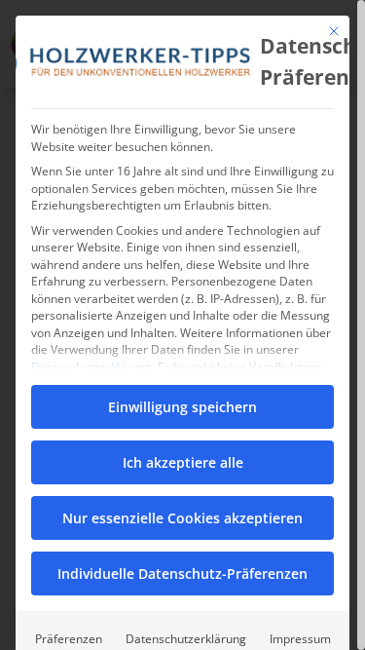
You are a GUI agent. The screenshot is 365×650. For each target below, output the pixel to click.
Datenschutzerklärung (91, 367)
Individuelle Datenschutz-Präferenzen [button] (182, 573)
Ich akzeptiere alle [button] (183, 462)
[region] (182, 325)
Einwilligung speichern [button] (182, 407)
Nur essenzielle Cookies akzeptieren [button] (182, 518)
